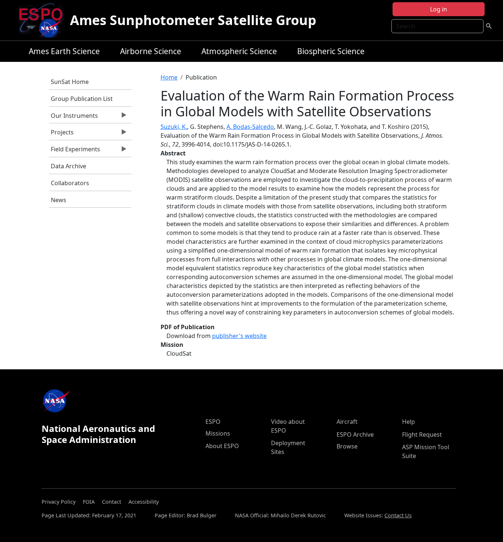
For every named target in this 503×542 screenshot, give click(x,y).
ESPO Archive (355, 434)
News (58, 200)
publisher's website (239, 336)
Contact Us (398, 515)
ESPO (213, 422)
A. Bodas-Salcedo (250, 127)
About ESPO (222, 446)
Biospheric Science (331, 51)
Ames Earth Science (64, 51)
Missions (217, 433)
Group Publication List (82, 99)
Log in (438, 9)
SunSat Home (70, 82)
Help (408, 422)
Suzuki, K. (174, 127)
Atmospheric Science (239, 51)
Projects (61, 134)
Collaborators (70, 183)
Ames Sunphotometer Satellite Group (193, 20)
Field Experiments (74, 151)
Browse (347, 446)
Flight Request (422, 434)
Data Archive (68, 166)
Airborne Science (150, 51)
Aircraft (347, 422)
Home (169, 77)
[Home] (43, 20)
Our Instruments (73, 117)
